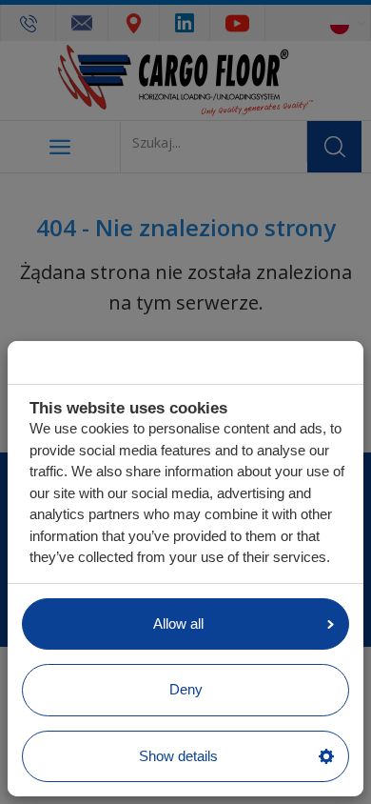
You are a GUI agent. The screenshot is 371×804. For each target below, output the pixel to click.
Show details (178, 756)
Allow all (178, 623)
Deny (186, 689)
